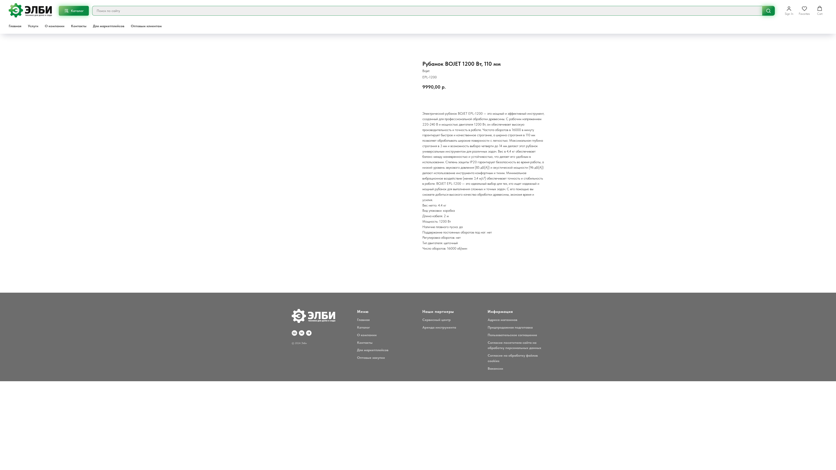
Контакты (78, 26)
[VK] (301, 333)
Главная (15, 26)
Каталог (363, 327)
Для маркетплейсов (108, 26)
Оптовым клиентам (146, 26)
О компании (54, 26)
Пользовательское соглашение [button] (512, 335)
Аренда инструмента (439, 327)
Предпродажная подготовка (510, 327)
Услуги (33, 26)
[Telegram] (309, 333)
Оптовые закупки (371, 358)
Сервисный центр (436, 320)
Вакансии (495, 368)
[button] (789, 10)
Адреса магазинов (502, 320)
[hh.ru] (294, 333)
